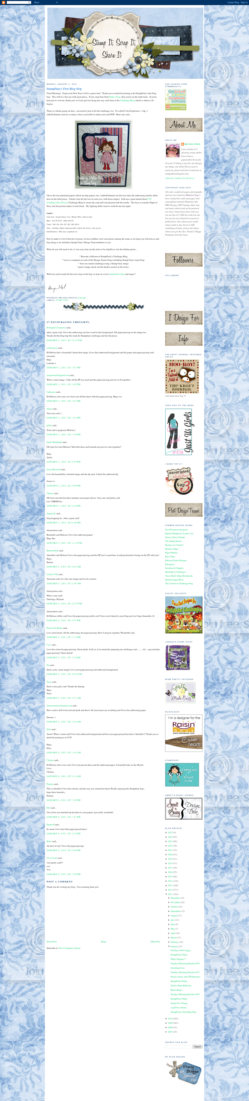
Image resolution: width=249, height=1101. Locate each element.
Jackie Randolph (54, 442)
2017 (170, 867)
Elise (49, 729)
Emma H (50, 824)
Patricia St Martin (55, 627)
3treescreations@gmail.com (59, 705)
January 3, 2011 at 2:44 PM (64, 461)
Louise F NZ (52, 574)
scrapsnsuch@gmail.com (58, 375)
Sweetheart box (178, 967)
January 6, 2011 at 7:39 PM (64, 800)
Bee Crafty (170, 556)
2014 (170, 880)
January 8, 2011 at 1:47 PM (64, 816)
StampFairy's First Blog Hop (64, 89)
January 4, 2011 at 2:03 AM (64, 566)
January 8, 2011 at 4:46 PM (64, 850)
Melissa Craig (192, 144)
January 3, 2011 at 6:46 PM (64, 522)
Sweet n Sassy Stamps (175, 537)
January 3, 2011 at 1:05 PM (64, 384)
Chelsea (50, 760)
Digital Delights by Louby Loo (179, 533)
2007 (170, 1031)
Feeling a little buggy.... (181, 950)
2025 (170, 832)
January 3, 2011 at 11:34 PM (64, 542)
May (173, 928)
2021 (170, 850)
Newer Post (52, 941)
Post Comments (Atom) (69, 948)
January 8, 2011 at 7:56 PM (64, 874)
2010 (170, 1018)
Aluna (49, 408)
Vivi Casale (52, 857)
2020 (170, 854)
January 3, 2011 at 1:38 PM (64, 434)
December (175, 897)
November (175, 902)
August (174, 915)
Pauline (50, 784)
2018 (170, 863)
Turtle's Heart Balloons (181, 985)
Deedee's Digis (172, 548)
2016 (170, 872)
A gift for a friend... (179, 1007)
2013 (170, 885)
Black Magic (176, 989)
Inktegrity (169, 564)
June (173, 924)
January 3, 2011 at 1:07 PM (64, 400)
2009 (170, 1022)
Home (103, 941)
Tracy (49, 681)
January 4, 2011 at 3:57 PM (64, 620)
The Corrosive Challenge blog (179, 583)
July (173, 919)
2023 (170, 841)
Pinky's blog (114, 96)
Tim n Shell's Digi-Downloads (179, 575)
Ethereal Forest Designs (176, 560)
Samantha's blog (117, 274)
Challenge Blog (127, 100)
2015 (170, 876)
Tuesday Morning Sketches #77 (185, 972)
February (175, 941)
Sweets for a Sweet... (180, 1003)
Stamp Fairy (62, 300)
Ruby (49, 841)
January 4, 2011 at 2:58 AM (64, 583)
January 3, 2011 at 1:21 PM (64, 417)
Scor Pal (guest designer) (176, 529)
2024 (170, 836)
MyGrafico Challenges (175, 571)
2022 (170, 845)
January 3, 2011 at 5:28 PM (64, 505)
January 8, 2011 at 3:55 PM (64, 833)
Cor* (49, 644)
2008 (170, 1027)
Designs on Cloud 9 (174, 544)
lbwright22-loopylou (56, 327)
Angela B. (51, 513)
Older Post (155, 941)
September (175, 911)
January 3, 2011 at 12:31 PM (64, 340)
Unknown (51, 391)
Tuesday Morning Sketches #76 (185, 994)
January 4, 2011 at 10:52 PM (64, 674)
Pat (48, 665)
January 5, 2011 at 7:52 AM (64, 721)
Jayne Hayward (53, 469)
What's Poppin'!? (178, 959)
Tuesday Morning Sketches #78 (185, 963)
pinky (49, 425)
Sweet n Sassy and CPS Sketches (185, 976)
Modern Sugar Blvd (174, 579)
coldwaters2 (52, 347)
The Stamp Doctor (173, 541)
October (174, 906)
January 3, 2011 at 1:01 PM (64, 367)
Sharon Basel (53, 550)
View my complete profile (180, 178)
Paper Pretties (171, 552)
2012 (170, 889)
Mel (48, 807)
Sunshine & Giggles (174, 567)
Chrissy (50, 493)
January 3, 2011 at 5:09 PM (64, 485)
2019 (170, 858)
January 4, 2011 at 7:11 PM (64, 637)
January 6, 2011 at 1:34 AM (64, 752)
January (174, 946)
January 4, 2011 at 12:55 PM (64, 603)
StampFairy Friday (179, 954)
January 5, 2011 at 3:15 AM (64, 697)
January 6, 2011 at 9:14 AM (64, 776)
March (174, 937)
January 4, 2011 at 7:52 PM (64, 657)
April (173, 933)
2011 (170, 894)
